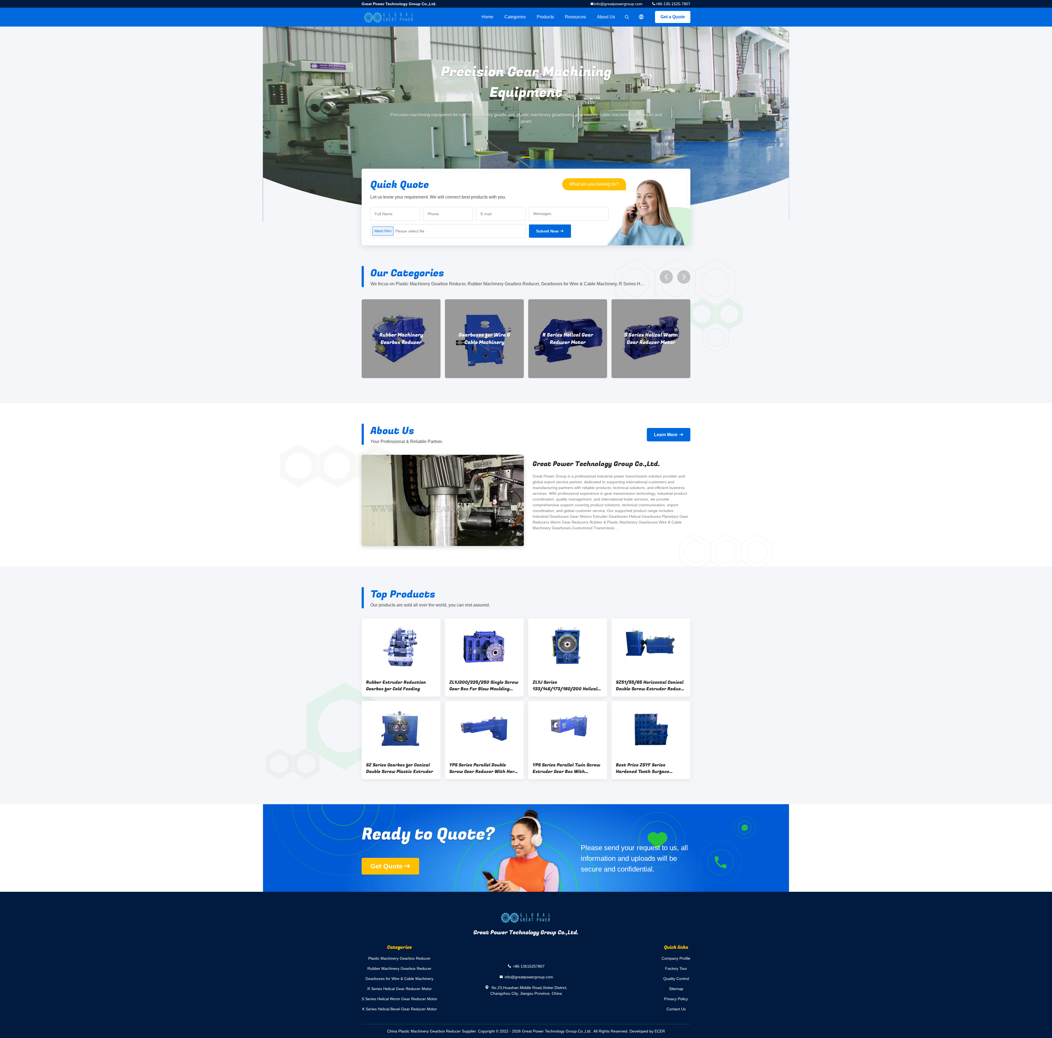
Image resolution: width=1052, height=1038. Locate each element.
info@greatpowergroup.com (618, 4)
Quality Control (676, 978)
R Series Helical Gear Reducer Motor (484, 338)
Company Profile (676, 958)
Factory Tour (676, 968)
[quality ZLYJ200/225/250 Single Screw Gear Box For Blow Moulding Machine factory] (484, 646)
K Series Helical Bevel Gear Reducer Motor (651, 338)
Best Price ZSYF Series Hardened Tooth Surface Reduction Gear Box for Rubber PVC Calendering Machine (649, 768)
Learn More (665, 434)
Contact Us (676, 1009)
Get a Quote (673, 17)
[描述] (641, 17)
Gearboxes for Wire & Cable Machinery (401, 338)
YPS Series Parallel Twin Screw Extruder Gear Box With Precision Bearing (566, 768)
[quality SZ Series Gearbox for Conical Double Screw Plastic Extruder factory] (401, 729)
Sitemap (676, 989)
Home (487, 17)
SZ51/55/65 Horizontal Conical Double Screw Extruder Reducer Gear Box (650, 685)
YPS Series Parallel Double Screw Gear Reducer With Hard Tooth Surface (483, 768)
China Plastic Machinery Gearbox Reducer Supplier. (432, 1031)
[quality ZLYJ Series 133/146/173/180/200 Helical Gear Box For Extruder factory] (567, 646)
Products (545, 17)
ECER (659, 1031)
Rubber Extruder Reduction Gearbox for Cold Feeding (396, 685)
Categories (515, 17)
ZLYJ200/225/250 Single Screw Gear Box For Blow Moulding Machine (483, 685)
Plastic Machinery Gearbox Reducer (399, 958)
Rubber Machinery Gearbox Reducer (399, 968)
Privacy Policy (676, 999)
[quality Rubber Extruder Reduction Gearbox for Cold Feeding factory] (401, 646)
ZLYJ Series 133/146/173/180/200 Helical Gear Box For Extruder (565, 685)
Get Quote (386, 866)
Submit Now (547, 231)
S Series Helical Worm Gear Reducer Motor (568, 338)
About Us (606, 17)
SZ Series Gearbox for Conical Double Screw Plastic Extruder (399, 768)
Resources (575, 17)
